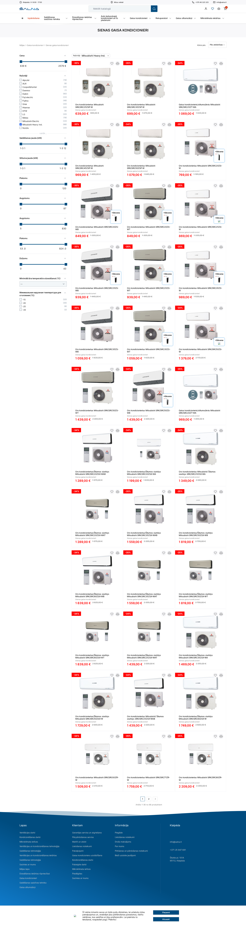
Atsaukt (166, 919)
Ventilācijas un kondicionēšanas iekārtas (38, 855)
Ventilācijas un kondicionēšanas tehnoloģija (39, 846)
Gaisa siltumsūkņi (27, 887)
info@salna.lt (176, 842)
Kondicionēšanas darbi (30, 837)
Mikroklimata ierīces (29, 841)
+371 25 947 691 (178, 850)
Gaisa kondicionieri (35, 45)
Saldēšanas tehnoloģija (30, 851)
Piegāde (119, 832)
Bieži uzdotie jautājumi (125, 855)
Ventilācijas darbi (27, 832)
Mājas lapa (24, 869)
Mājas (22, 45)
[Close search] (147, 9)
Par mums (119, 846)
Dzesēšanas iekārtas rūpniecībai (35, 873)
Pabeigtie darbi (79, 864)
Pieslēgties (77, 873)
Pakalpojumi (77, 851)
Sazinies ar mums (28, 864)
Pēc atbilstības (216, 45)
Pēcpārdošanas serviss (83, 837)
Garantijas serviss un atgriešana (87, 832)
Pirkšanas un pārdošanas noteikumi (131, 851)
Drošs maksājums (123, 841)
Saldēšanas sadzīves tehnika (33, 882)
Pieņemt (166, 912)
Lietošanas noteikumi (82, 846)
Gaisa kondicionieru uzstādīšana (87, 855)
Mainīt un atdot (79, 841)
